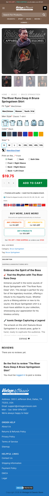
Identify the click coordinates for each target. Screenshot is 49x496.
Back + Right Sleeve (16, 167)
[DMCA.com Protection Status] (24, 488)
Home (4, 94)
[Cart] (45, 8)
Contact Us (7, 458)
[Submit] (44, 14)
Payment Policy (9, 468)
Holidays (11, 19)
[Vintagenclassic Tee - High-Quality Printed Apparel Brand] (24, 8)
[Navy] (14, 134)
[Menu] (3, 8)
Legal (4, 478)
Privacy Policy (8, 436)
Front (10, 159)
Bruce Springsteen (30, 94)
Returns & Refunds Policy (14, 431)
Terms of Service (10, 441)
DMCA (5, 473)
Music (28, 19)
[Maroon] (20, 134)
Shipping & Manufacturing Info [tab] (15, 264)
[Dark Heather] (9, 134)
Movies (37, 19)
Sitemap (6, 447)
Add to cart (32, 182)
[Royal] (25, 134)
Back (21, 159)
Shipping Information (11, 463)
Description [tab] (7, 259)
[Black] (4, 134)
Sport (20, 19)
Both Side (35, 159)
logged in (20, 375)
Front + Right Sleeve (17, 163)
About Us (6, 426)
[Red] (30, 134)
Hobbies (24, 22)
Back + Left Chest (16, 171)
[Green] (36, 134)
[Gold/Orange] (41, 134)
